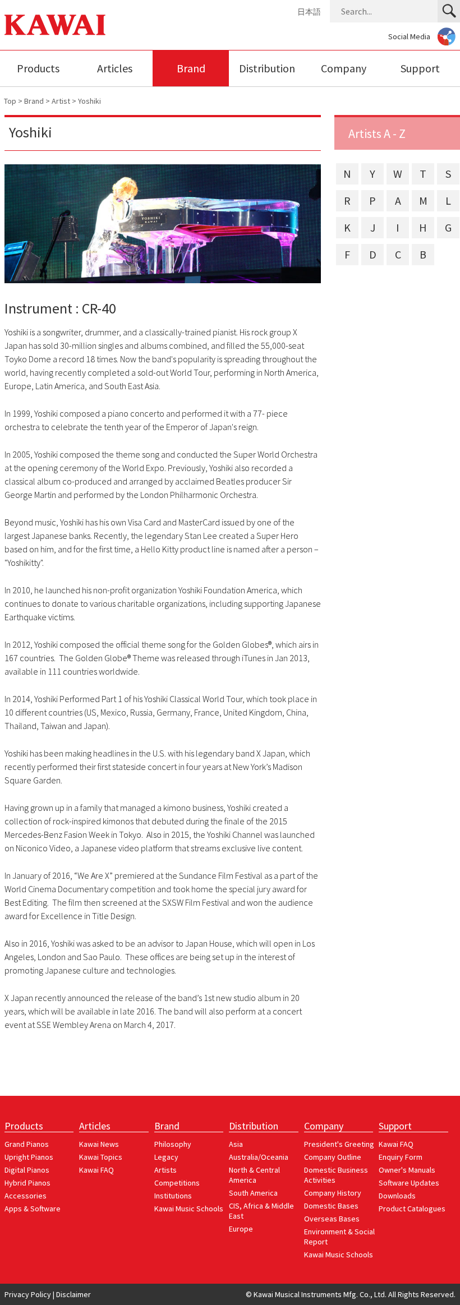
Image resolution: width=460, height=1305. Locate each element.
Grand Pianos (26, 1144)
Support (420, 68)
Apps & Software (32, 1208)
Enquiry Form (400, 1157)
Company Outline (332, 1157)
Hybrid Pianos (27, 1183)
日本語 (309, 12)
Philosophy (172, 1144)
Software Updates (409, 1183)
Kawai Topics (100, 1157)
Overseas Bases (332, 1219)
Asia (236, 1144)
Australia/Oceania (258, 1157)
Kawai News (99, 1144)
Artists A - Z (377, 133)
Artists (165, 1170)
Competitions (177, 1183)
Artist (61, 101)
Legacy (166, 1157)
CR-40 (99, 308)
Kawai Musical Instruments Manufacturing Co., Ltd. (54, 25)
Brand (191, 68)
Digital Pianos (26, 1170)
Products (38, 68)
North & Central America (254, 1175)
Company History (332, 1193)
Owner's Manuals (407, 1170)
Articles (114, 68)
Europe (241, 1229)
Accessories (25, 1196)
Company (343, 68)
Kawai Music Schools (188, 1208)
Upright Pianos (28, 1157)
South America (253, 1193)
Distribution (267, 68)
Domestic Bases (331, 1206)
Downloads (397, 1196)
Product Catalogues (412, 1208)
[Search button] (449, 11)
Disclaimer (73, 1294)
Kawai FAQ (96, 1170)
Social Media (409, 36)
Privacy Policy (27, 1294)
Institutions (173, 1196)
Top (10, 101)
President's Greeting (339, 1144)
